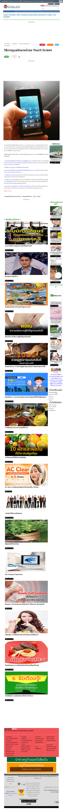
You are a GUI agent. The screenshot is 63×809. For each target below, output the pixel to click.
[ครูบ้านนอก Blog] (18, 15)
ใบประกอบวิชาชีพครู (53, 392)
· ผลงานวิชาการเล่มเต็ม (51, 748)
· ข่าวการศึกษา (38, 737)
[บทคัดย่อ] (49, 15)
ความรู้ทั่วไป (14, 44)
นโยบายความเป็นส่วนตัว (49, 1)
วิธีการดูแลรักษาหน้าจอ (27, 196)
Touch (34, 196)
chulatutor (51, 408)
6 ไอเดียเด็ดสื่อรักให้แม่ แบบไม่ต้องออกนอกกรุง (56, 216)
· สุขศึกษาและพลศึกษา (25, 746)
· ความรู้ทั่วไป (23, 737)
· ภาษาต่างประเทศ (24, 742)
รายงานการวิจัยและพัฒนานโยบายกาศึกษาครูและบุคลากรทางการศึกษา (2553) (56, 322)
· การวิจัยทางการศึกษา (51, 740)
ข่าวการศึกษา (7, 44)
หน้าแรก (57, 45)
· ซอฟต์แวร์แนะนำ (9, 746)
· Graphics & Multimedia (11, 742)
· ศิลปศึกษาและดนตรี (25, 750)
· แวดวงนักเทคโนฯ (9, 755)
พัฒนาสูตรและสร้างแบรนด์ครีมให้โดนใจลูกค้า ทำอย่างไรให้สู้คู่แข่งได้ (56, 347)
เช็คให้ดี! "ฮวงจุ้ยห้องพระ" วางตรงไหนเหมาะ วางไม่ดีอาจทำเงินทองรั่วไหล (56, 240)
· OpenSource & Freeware (11, 744)
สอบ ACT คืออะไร (52, 406)
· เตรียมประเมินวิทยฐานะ (51, 747)
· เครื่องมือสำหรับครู (50, 750)
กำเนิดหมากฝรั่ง (56, 280)
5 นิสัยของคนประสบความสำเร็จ (56, 362)
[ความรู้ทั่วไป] (6, 17)
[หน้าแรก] (5, 15)
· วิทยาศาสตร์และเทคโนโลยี (26, 740)
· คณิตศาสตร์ (24, 738)
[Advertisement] (31, 31)
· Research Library (9, 751)
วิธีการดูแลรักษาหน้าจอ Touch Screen (13, 196)
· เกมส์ (36, 747)
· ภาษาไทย (23, 744)
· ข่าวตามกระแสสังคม (39, 738)
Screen (38, 196)
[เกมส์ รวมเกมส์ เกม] (54, 15)
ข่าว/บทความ (50, 45)
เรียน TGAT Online (53, 404)
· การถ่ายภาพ (8, 748)
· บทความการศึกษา (50, 738)
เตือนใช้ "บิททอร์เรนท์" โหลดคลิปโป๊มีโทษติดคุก (56, 302)
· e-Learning (8, 740)
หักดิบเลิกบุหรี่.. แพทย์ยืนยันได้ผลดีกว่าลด (56, 159)
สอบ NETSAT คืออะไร (53, 394)
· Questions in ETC (10, 753)
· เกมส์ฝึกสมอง (38, 748)
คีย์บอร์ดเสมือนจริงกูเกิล (56, 264)
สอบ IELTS (51, 396)
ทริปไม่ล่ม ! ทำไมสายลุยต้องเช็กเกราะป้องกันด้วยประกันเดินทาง (56, 335)
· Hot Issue (8, 750)
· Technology (8, 737)
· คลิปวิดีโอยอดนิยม (39, 742)
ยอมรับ (61, 1)
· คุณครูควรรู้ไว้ (49, 745)
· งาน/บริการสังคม (39, 740)
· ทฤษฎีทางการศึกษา (50, 737)
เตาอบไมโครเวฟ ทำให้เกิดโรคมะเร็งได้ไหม (56, 253)
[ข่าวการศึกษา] (12, 15)
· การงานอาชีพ (24, 751)
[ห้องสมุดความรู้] (25, 15)
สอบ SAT (51, 400)
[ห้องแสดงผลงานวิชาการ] (42, 15)
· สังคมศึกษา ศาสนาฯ (25, 748)
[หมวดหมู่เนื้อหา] (34, 15)
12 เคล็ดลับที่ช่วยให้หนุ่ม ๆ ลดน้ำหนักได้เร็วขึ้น (56, 228)
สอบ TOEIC (51, 398)
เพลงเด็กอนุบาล (52, 410)
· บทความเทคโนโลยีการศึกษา (11, 738)
